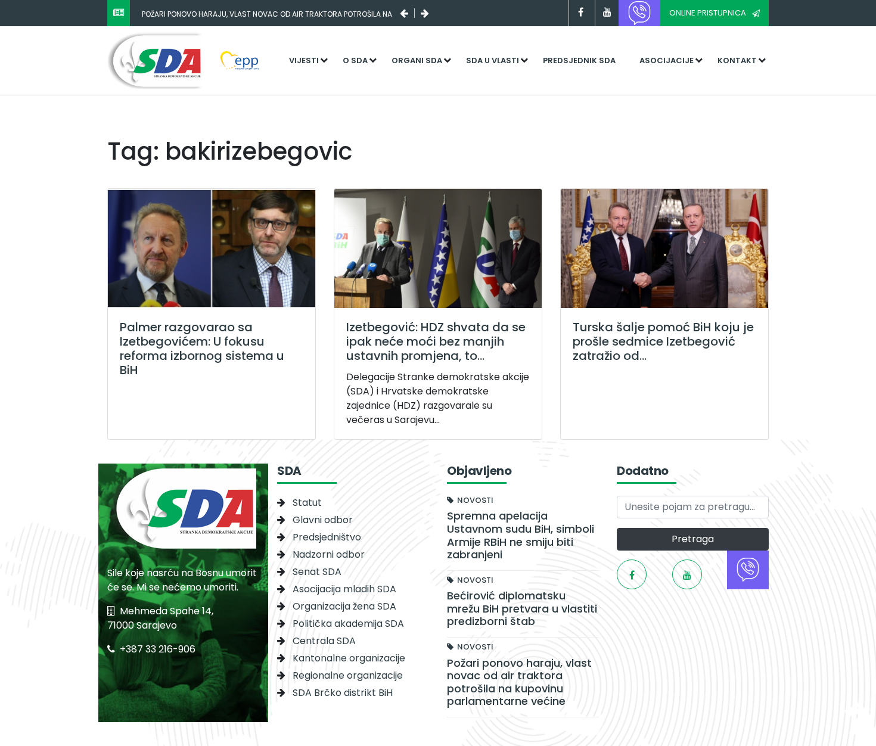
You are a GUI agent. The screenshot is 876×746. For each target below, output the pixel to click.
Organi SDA (417, 60)
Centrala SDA (324, 641)
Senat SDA (317, 572)
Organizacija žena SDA (344, 606)
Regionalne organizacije (348, 675)
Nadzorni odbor (329, 554)
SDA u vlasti (492, 60)
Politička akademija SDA (348, 623)
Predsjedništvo (327, 537)
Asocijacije (666, 60)
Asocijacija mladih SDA (344, 589)
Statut (307, 502)
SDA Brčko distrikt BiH (343, 693)
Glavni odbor (323, 520)
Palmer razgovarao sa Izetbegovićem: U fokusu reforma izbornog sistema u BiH (202, 348)
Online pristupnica (707, 12)
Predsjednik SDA (579, 60)
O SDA (355, 60)
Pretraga (693, 539)
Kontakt (737, 60)
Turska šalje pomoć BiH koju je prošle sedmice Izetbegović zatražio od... (663, 341)
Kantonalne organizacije (349, 658)
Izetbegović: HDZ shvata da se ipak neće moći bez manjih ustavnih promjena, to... (436, 341)
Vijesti (304, 60)
